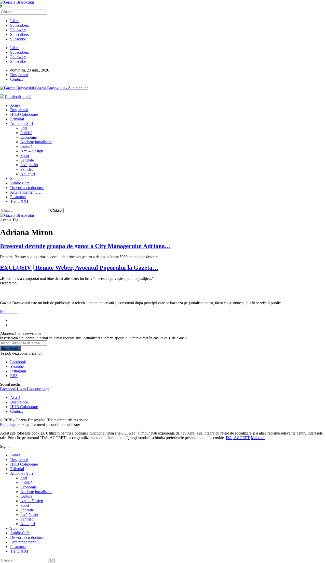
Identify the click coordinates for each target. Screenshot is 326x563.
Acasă (15, 105)
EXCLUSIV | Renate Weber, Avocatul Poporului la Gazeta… (79, 267)
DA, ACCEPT (238, 438)
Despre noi (19, 75)
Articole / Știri (21, 123)
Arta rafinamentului (26, 192)
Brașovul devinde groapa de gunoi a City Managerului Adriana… (85, 246)
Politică (26, 133)
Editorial (17, 119)
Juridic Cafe (20, 183)
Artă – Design (31, 151)
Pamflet (26, 169)
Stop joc (16, 178)
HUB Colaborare (24, 114)
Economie (28, 137)
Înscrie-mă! (10, 348)
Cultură (26, 146)
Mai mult (258, 438)
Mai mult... (9, 311)
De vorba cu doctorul (27, 187)
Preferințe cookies (15, 424)
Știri (23, 128)
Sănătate (27, 160)
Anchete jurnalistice (36, 142)
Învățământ (29, 165)
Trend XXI (19, 201)
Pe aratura (18, 197)
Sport (24, 155)
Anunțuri (27, 174)
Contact (16, 79)
